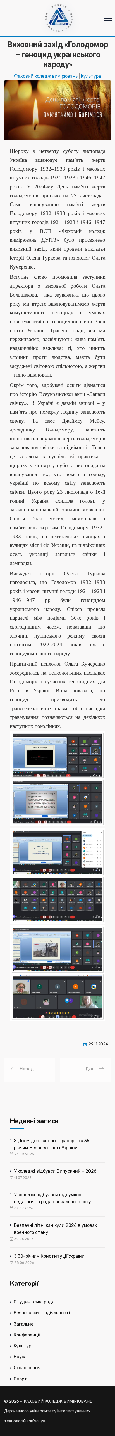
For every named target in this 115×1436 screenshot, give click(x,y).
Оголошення (27, 1367)
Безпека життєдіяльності (42, 1312)
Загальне (23, 1324)
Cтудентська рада (34, 1302)
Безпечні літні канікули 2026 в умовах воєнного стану (55, 1229)
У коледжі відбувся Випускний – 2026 (55, 1171)
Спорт (20, 1379)
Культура (91, 76)
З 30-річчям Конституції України (49, 1256)
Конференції (27, 1335)
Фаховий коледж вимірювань (46, 76)
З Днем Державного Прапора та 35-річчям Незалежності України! (53, 1144)
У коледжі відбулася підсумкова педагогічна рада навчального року (52, 1198)
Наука (20, 1356)
